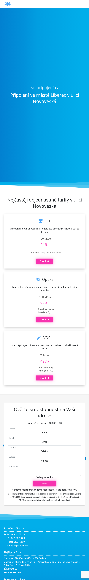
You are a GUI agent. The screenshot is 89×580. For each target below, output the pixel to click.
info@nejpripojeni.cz (17, 545)
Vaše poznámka (45, 477)
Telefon (45, 451)
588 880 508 (55, 423)
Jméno (44, 432)
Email (44, 442)
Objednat (44, 261)
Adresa (44, 460)
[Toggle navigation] (82, 4)
